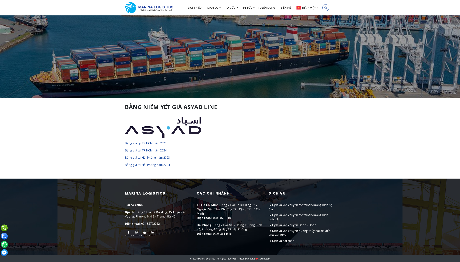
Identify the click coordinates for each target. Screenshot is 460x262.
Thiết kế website (246, 258)
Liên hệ (286, 7)
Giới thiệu (194, 7)
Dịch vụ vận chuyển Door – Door (294, 225)
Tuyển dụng (266, 7)
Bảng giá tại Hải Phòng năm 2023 (147, 158)
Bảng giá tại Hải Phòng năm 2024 (147, 165)
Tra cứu (230, 7)
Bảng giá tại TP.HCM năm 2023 (146, 143)
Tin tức (246, 7)
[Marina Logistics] (149, 8)
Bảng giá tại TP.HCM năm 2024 (146, 150)
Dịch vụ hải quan (283, 241)
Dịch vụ (212, 7)
